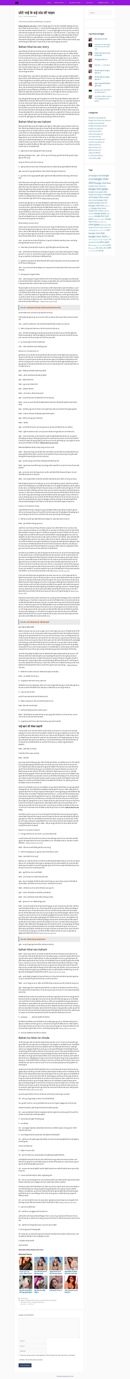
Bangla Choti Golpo (95, 123)
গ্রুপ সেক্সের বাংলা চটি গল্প (74, 3)
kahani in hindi (34, 1300)
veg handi (53, 1300)
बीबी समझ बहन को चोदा (101, 39)
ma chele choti (94, 137)
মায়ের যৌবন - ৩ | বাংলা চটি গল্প (102, 65)
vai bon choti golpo (103, 239)
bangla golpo (100, 213)
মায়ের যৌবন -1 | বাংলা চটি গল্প (27, 1304)
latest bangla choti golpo (102, 227)
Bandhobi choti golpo (96, 118)
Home (49, 3)
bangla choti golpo (98, 189)
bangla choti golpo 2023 (98, 192)
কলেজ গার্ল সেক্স (95, 242)
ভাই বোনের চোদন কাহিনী (103, 248)
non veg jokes (94, 239)
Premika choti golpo (96, 139)
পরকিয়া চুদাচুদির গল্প (94, 245)
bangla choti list (101, 203)
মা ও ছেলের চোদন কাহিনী (95, 156)
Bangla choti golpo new (97, 126)
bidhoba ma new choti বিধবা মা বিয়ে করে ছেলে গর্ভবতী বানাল (102, 46)
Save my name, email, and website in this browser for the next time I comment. (48, 1355)
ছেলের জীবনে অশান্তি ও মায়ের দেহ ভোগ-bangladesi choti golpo (103, 98)
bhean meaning (25, 1300)
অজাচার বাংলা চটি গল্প (59, 3)
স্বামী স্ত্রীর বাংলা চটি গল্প (103, 3)
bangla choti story (98, 208)
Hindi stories (103, 225)
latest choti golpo (95, 134)
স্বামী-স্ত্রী (100, 250)
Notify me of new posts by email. (31, 1360)
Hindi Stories (24, 1298)
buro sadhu (100, 222)
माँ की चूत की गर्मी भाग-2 (101, 60)
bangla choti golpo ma (97, 195)
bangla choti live (96, 205)
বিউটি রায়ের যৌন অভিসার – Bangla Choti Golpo (32, 1302)
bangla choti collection (97, 186)
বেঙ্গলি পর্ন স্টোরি (92, 248)
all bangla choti (95, 175)
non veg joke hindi (44, 1300)
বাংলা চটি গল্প (100, 245)
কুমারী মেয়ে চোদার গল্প (94, 150)
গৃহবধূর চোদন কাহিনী (93, 153)
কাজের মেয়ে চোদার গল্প (94, 147)
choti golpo (94, 224)
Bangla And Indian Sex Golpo (99, 120)
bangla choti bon (103, 183)
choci (105, 222)
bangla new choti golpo (99, 219)
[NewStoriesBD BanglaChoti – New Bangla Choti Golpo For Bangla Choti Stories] (17, 2)
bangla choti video (96, 211)
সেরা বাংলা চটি (89, 3)
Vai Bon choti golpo (95, 142)
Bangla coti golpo (95, 129)
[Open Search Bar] (112, 2)
